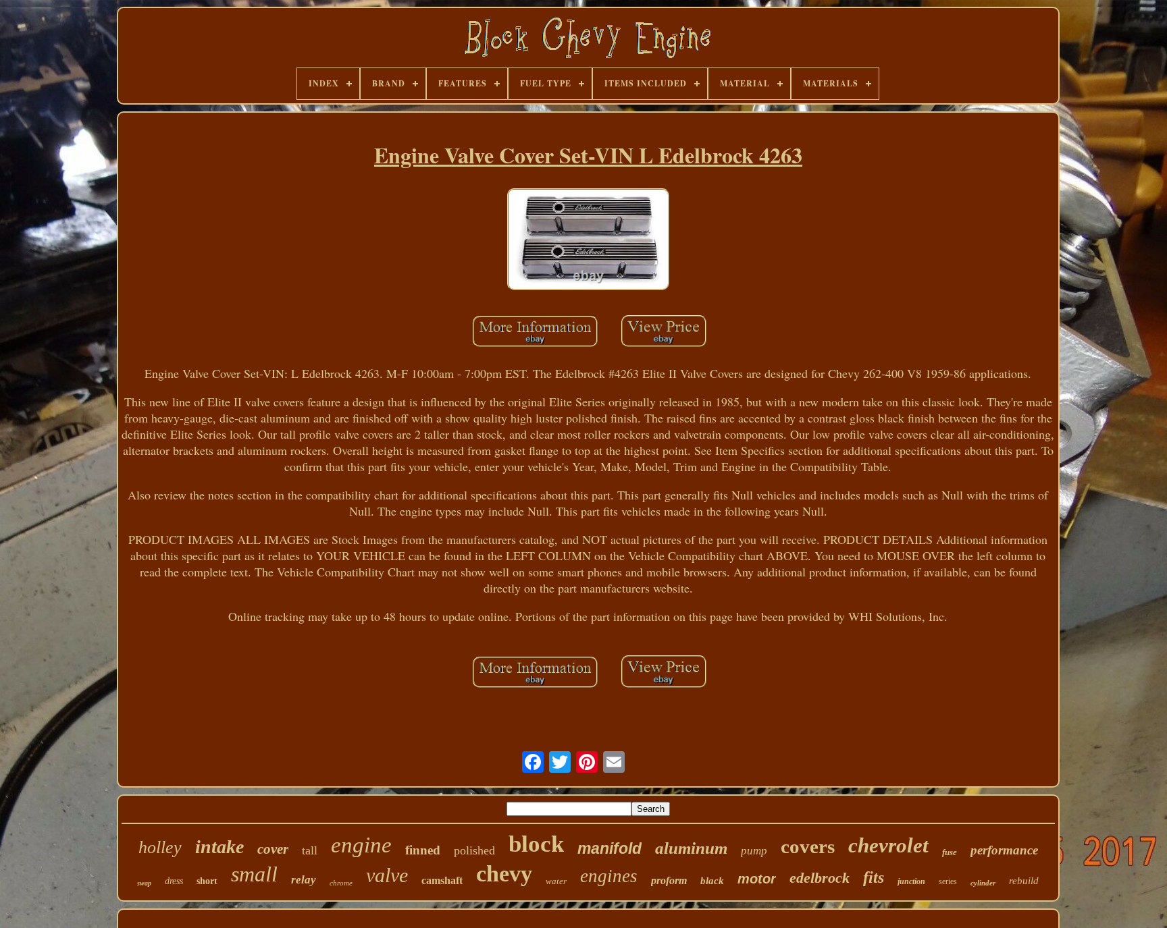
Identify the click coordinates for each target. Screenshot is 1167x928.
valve (387, 875)
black (712, 880)
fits (873, 877)
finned (422, 850)
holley (160, 847)
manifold (609, 848)
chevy (504, 873)
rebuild (1024, 880)
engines (609, 876)
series (948, 881)
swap (144, 883)
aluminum (691, 848)
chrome (341, 883)
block (536, 844)
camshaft (442, 880)
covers (808, 846)
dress (174, 881)
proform (669, 880)
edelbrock (819, 877)
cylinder (982, 883)
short (207, 881)
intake (219, 846)
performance (1004, 850)
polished (474, 850)
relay (303, 879)
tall (309, 850)
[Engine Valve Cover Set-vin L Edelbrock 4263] (588, 241)
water (556, 881)
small (254, 874)
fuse (949, 852)
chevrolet (888, 845)
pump (754, 850)
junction (911, 881)
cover (272, 849)
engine (361, 845)
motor (756, 878)
